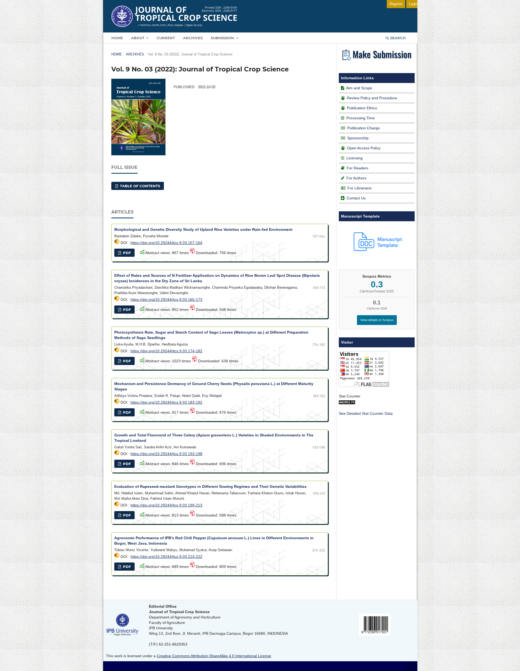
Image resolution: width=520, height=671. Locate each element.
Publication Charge (363, 128)
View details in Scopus (377, 320)
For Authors (356, 178)
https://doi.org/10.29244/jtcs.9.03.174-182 (166, 351)
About (138, 38)
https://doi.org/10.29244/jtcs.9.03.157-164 (166, 243)
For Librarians (359, 188)
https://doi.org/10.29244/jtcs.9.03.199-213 (166, 505)
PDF (126, 253)
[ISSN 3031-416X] (375, 634)
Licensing (354, 158)
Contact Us (356, 198)
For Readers (357, 168)
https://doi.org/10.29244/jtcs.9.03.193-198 (166, 454)
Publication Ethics (362, 108)
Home (117, 38)
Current (166, 38)
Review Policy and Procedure (372, 98)
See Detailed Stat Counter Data (366, 413)
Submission (223, 38)
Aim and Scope (359, 88)
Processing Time (360, 118)
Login (413, 4)
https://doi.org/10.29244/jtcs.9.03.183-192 (166, 402)
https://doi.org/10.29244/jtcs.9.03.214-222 (166, 556)
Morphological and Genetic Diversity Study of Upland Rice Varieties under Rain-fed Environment (203, 229)
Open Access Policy (364, 148)
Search (397, 38)
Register (395, 4)
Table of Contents (139, 186)
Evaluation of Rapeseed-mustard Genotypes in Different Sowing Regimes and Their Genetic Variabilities (210, 486)
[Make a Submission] (377, 61)
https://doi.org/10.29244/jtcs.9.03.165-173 (166, 299)
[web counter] (347, 403)
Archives (193, 38)
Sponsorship (358, 138)
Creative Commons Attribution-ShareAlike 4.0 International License (214, 656)
